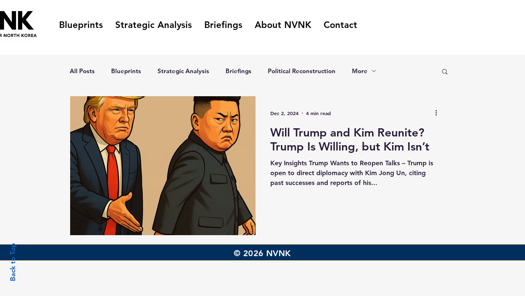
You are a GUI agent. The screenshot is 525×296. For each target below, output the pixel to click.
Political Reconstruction (302, 71)
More (360, 71)
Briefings (238, 71)
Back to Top (13, 262)
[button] (445, 72)
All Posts (82, 71)
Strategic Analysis (183, 71)
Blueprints (126, 71)
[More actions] (439, 113)
